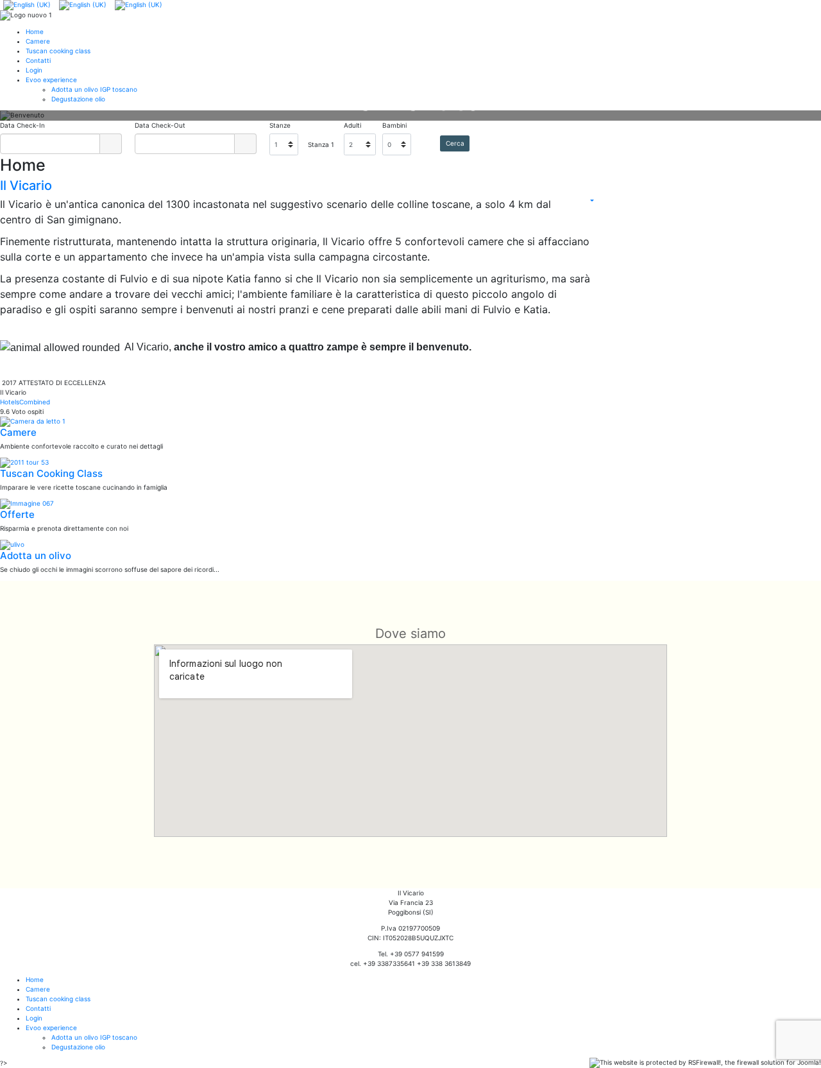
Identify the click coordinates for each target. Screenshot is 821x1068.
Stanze (280, 125)
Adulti (352, 125)
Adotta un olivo (35, 555)
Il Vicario (26, 185)
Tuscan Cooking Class (51, 473)
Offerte (17, 514)
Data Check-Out (160, 125)
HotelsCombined (25, 402)
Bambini (394, 125)
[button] (29, 115)
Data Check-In (22, 125)
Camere (18, 432)
